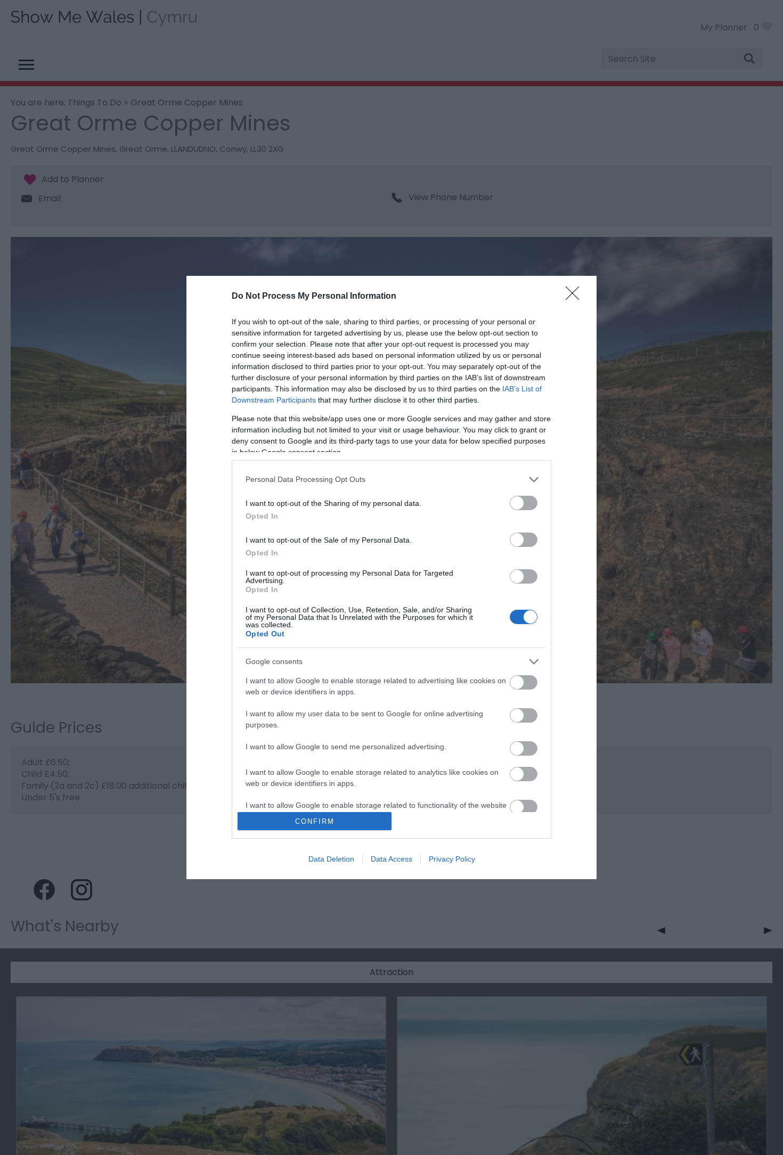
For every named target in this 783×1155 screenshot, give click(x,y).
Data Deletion (331, 859)
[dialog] (391, 578)
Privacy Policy (452, 859)
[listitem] (391, 479)
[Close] (576, 296)
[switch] (523, 503)
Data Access (391, 859)
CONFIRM (315, 821)
